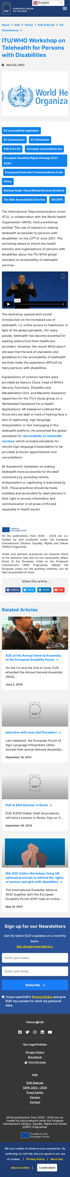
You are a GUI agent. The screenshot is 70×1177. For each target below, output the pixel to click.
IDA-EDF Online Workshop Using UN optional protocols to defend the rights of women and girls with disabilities (34, 877)
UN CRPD (57, 199)
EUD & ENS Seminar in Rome (27, 805)
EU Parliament (40, 139)
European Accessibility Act (44, 148)
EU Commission (14, 139)
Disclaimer (35, 1057)
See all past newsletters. (35, 946)
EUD (17, 24)
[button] (64, 8)
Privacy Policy (42, 997)
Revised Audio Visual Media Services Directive (34, 190)
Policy (29, 24)
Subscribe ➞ (35, 985)
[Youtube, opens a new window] (50, 1032)
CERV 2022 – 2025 (35, 1087)
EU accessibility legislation (21, 130)
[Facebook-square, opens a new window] (20, 1032)
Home (6, 24)
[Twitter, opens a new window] (27, 1032)
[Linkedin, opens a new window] (42, 1032)
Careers (35, 1097)
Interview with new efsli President (31, 732)
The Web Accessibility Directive (24, 199)
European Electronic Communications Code (34, 172)
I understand (47, 1167)
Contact (35, 1102)
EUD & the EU (46, 24)
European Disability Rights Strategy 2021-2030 (31, 160)
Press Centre (35, 1092)
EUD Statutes (35, 1082)
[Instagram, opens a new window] (35, 1032)
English (43, 2)
